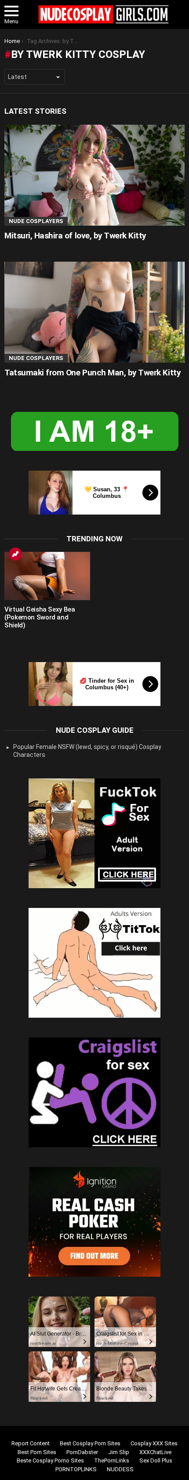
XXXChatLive (155, 1452)
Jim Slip (118, 1452)
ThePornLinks (111, 1460)
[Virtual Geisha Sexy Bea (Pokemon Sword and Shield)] (47, 576)
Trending (15, 554)
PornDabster (82, 1452)
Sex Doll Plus (155, 1460)
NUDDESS (120, 1469)
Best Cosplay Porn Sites (90, 1443)
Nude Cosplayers (36, 221)
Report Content (30, 1443)
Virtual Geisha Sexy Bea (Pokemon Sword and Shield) (39, 617)
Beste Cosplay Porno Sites (50, 1460)
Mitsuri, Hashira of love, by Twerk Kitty (75, 235)
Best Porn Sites (37, 1452)
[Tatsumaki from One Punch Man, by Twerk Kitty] (94, 312)
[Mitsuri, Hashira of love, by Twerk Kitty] (94, 175)
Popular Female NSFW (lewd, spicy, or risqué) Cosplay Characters (87, 750)
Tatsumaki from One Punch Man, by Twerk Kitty (92, 372)
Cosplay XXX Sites (154, 1443)
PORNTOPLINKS (76, 1469)
